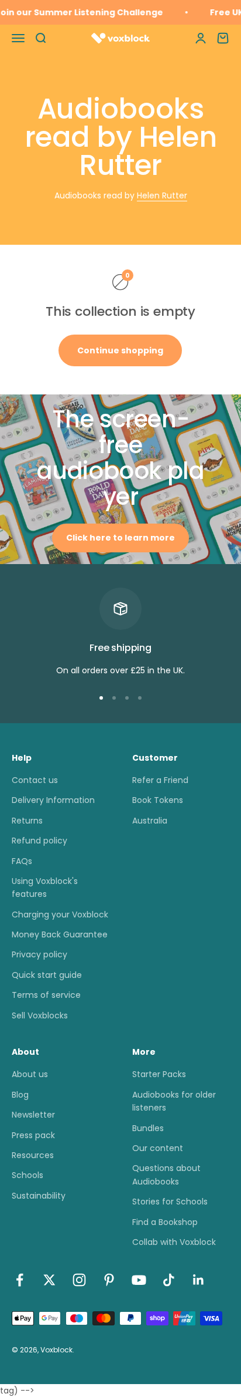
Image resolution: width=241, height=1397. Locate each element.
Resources (33, 1155)
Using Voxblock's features (45, 887)
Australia (149, 820)
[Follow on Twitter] (49, 1280)
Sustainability (39, 1196)
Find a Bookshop (165, 1222)
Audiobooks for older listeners (174, 1101)
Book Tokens (157, 800)
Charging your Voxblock (60, 914)
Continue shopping (120, 350)
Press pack (33, 1135)
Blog (20, 1095)
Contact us (35, 780)
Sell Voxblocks (40, 1015)
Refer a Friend (160, 780)
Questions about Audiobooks (166, 1174)
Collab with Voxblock (174, 1242)
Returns (27, 820)
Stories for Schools (170, 1201)
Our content (157, 1148)
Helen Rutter (162, 195)
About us (30, 1074)
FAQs (22, 861)
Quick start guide (47, 975)
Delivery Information (53, 800)
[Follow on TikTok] (169, 1280)
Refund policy (39, 840)
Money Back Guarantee (60, 934)
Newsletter (33, 1115)
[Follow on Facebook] (19, 1280)
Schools (27, 1175)
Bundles (148, 1128)
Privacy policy (39, 954)
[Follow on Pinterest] (109, 1280)
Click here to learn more (120, 538)
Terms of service (46, 995)
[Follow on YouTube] (139, 1280)
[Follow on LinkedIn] (198, 1280)
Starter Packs (159, 1074)
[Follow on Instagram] (79, 1280)
